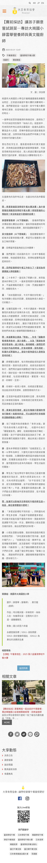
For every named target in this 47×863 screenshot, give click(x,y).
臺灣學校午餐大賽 (27, 55)
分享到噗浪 (36, 734)
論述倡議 (8, 764)
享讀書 (34, 853)
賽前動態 (16, 59)
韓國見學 (13, 844)
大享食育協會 (20, 799)
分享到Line (30, 734)
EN (42, 2)
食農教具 (8, 773)
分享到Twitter (17, 734)
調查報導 (8, 759)
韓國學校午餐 (37, 834)
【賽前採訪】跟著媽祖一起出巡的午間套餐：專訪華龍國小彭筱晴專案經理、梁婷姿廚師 (23, 710)
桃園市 (6, 59)
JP (38, 2)
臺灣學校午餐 (9, 834)
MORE (7, 722)
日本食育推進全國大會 (19, 853)
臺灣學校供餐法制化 (28, 844)
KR (34, 2)
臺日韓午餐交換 (30, 849)
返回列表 (23, 668)
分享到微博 (23, 734)
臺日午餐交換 (15, 849)
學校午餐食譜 (9, 839)
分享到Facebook (10, 734)
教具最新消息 (10, 769)
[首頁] (23, 10)
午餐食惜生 (11, 55)
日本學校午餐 (23, 834)
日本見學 (39, 839)
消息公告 (8, 755)
